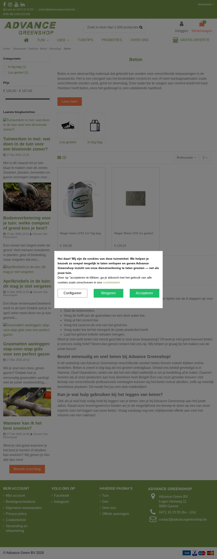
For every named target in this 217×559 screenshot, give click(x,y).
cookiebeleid (111, 282)
